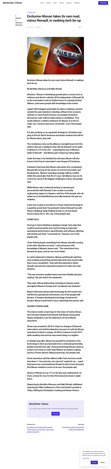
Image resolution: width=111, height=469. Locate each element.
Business (69, 3)
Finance (61, 3)
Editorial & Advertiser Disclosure (18, 21)
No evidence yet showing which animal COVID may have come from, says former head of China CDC (40, 429)
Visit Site (55, 413)
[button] (82, 27)
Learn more (85, 458)
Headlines (77, 3)
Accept (94, 462)
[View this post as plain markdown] (79, 27)
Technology (103, 3)
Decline (102, 462)
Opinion (48, 3)
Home (42, 3)
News (55, 3)
